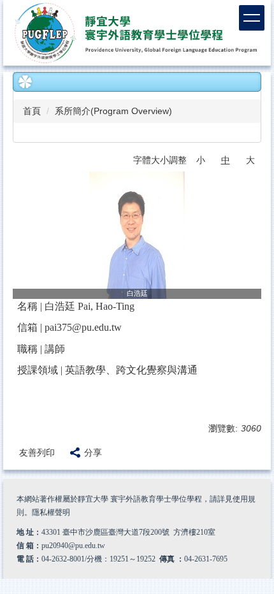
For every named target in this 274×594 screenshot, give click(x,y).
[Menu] (251, 18)
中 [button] (225, 160)
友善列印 (37, 452)
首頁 (32, 111)
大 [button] (250, 160)
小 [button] (200, 160)
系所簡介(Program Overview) (113, 111)
